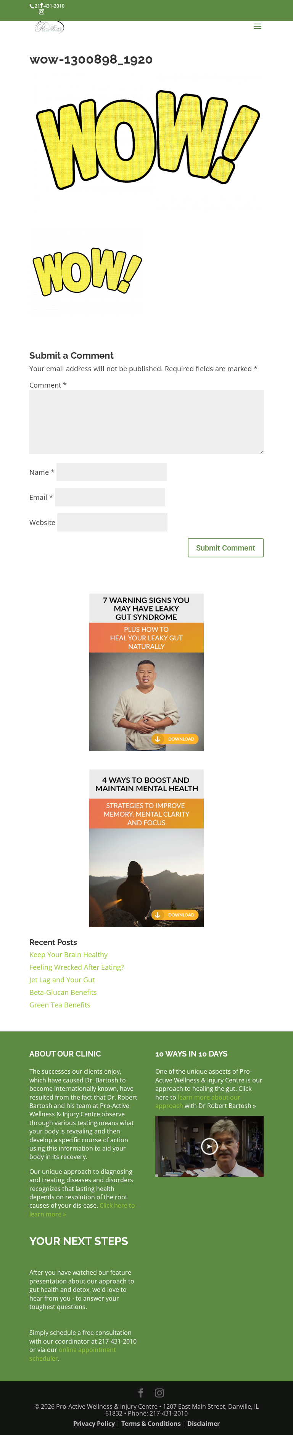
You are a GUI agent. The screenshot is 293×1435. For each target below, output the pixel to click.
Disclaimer (203, 1423)
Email (41, 497)
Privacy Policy (94, 1423)
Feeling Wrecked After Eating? (76, 967)
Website (42, 522)
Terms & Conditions (151, 1423)
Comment (48, 384)
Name (42, 472)
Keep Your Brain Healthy (68, 954)
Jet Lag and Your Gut (62, 979)
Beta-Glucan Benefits (63, 992)
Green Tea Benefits (59, 1004)
